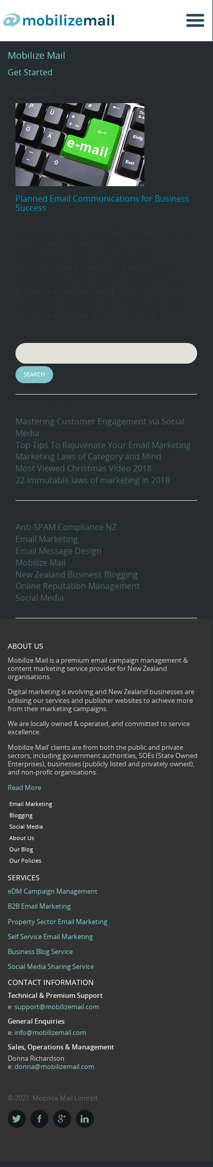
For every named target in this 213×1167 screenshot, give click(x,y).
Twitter (17, 1119)
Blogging (20, 815)
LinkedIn (85, 1119)
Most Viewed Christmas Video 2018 (83, 468)
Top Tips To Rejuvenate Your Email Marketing (103, 445)
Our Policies (25, 860)
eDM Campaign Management (52, 891)
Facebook (39, 1119)
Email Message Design (58, 550)
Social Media (39, 597)
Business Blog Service (40, 951)
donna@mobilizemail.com (54, 1066)
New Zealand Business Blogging (76, 574)
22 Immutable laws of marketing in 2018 (92, 480)
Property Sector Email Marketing (57, 921)
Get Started (30, 72)
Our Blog (21, 849)
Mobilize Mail (36, 55)
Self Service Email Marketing (50, 936)
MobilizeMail (61, 24)
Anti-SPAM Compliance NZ (66, 527)
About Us (21, 838)
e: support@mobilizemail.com (53, 1006)
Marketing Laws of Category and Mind (88, 456)
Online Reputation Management (77, 585)
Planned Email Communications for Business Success (102, 203)
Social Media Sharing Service (51, 966)
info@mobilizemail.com (50, 1032)
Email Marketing (46, 539)
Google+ (62, 1119)
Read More (24, 787)
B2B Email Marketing (39, 906)
